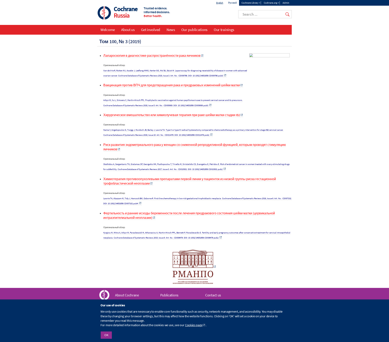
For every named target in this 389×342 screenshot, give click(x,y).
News (171, 29)
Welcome (107, 29)
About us (128, 29)
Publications (169, 295)
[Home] (104, 13)
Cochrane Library (250, 2)
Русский (232, 2)
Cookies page (193, 325)
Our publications (194, 29)
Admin (286, 2)
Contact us (213, 295)
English (219, 2)
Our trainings (224, 29)
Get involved (150, 29)
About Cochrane (127, 295)
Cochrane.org (270, 2)
